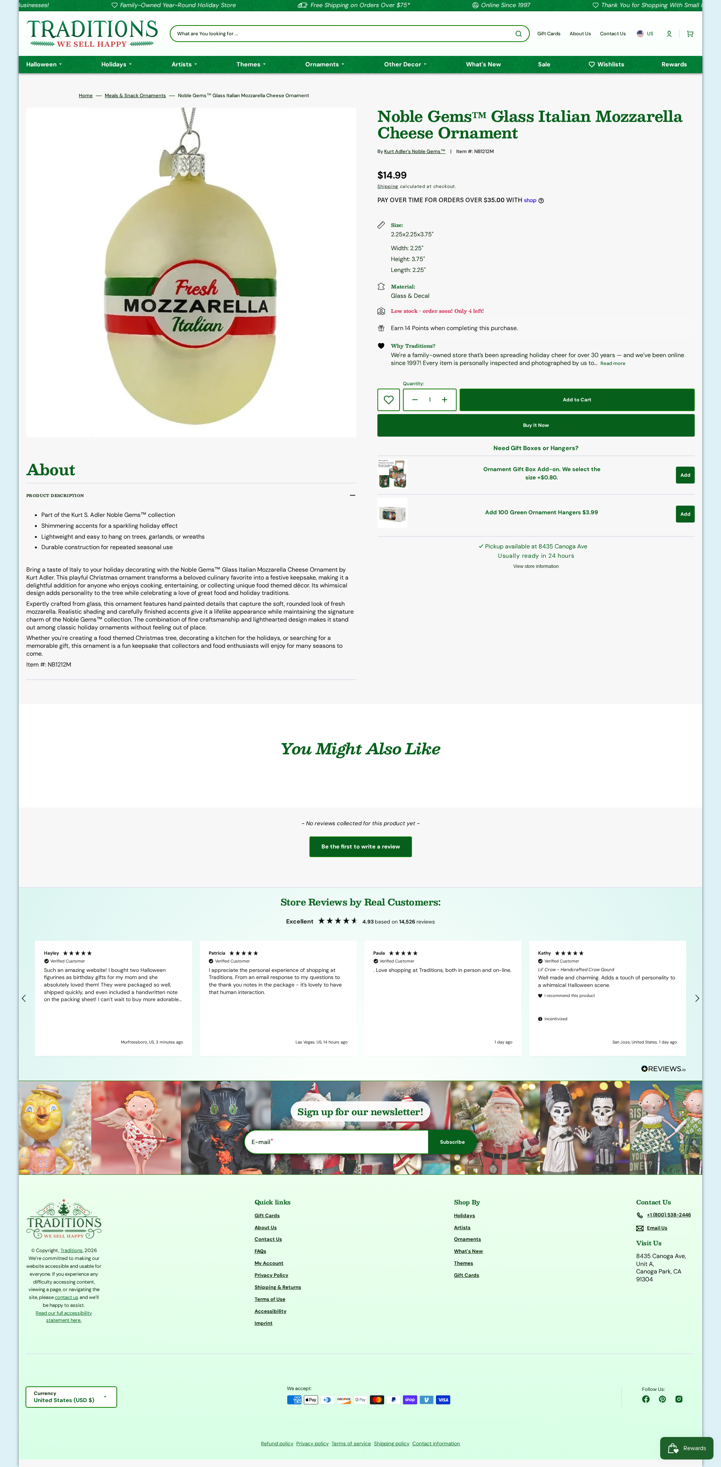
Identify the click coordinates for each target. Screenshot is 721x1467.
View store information (536, 566)
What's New (468, 1251)
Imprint (264, 1323)
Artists (462, 1227)
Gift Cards (267, 1216)
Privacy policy (312, 1443)
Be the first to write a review (360, 846)
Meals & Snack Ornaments (135, 96)
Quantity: (413, 384)
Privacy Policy (271, 1275)
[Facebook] (646, 1399)
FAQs (260, 1251)
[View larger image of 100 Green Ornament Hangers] (392, 526)
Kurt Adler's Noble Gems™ (414, 151)
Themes (463, 1263)
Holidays (464, 1216)
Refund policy (277, 1443)
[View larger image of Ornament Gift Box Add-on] (392, 487)
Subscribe (452, 1142)
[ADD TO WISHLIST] (388, 400)
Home (86, 96)
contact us (66, 1297)
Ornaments (467, 1239)
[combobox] (350, 33)
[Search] (520, 34)
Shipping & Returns (278, 1287)
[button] (669, 34)
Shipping (387, 186)
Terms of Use (270, 1299)
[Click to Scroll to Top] (707, 1423)
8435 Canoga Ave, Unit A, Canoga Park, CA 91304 (661, 1267)
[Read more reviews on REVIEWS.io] (663, 1069)
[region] (360, 998)
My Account (269, 1263)
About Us (266, 1227)
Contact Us (268, 1239)
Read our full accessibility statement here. (64, 1317)
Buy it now (536, 425)
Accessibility (271, 1311)
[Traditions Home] (92, 33)
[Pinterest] (662, 1399)
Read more (613, 363)
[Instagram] (679, 1399)
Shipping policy (391, 1443)
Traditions (71, 1250)
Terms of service (351, 1443)
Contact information (436, 1443)
